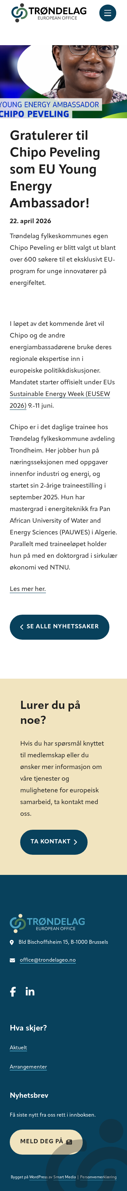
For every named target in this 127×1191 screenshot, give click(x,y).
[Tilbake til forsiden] (48, 12)
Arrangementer (28, 1067)
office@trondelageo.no (48, 960)
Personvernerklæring (98, 1177)
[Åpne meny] (107, 13)
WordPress (38, 1177)
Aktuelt (18, 1048)
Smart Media (64, 1177)
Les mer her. (28, 589)
